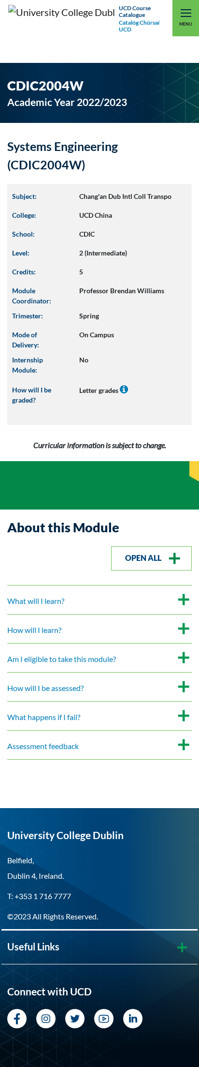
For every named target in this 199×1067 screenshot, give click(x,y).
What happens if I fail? (43, 716)
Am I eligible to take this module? (61, 658)
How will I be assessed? (45, 687)
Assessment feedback (43, 746)
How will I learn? (34, 629)
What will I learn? (35, 600)
